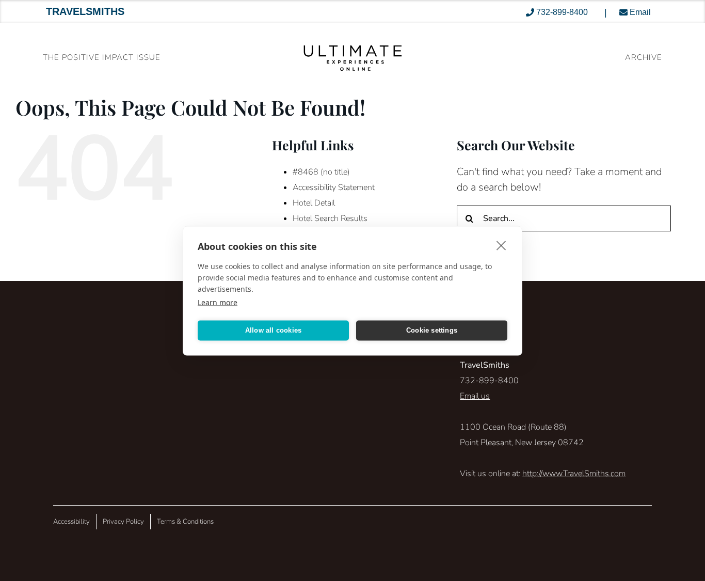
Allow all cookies (273, 330)
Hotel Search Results (330, 218)
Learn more (217, 302)
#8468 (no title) (321, 172)
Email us (475, 396)
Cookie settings (431, 330)
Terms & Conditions (185, 521)
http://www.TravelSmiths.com (574, 473)
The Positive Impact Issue (102, 57)
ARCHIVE (643, 57)
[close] (501, 245)
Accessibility (71, 521)
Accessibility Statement (334, 187)
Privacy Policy (123, 521)
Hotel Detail (314, 203)
